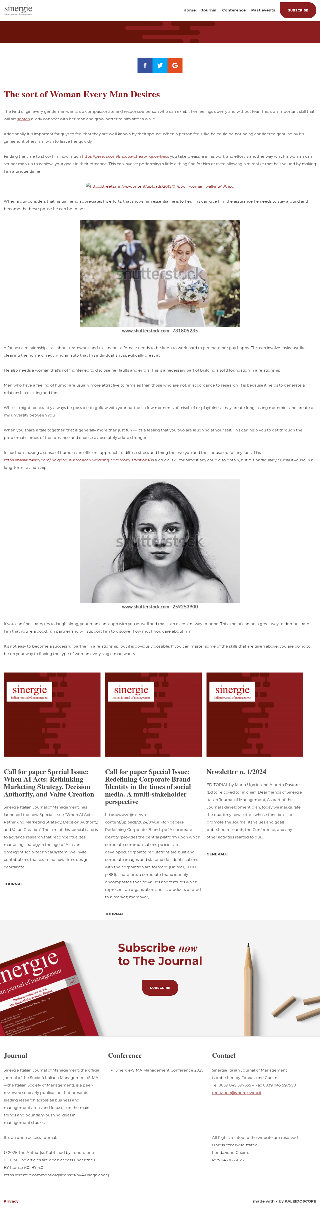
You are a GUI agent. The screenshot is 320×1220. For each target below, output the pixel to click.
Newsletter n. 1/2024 (236, 771)
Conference (234, 10)
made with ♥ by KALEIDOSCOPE (284, 1201)
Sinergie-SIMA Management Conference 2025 (160, 1070)
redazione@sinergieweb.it (236, 1092)
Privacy (11, 1201)
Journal (208, 10)
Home (190, 10)
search (23, 119)
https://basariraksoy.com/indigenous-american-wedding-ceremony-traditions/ (77, 460)
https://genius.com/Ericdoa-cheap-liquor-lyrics (125, 156)
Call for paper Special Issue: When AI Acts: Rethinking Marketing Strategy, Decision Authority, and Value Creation (49, 782)
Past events (263, 10)
